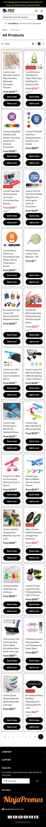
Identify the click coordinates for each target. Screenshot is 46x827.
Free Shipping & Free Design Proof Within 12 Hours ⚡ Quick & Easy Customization (23, 3)
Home (4, 30)
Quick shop (12, 97)
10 (35, 737)
